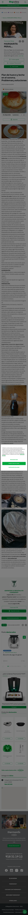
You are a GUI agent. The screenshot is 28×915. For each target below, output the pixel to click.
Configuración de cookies (14, 467)
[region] (14, 457)
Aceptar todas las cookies (14, 463)
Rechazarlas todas (14, 459)
